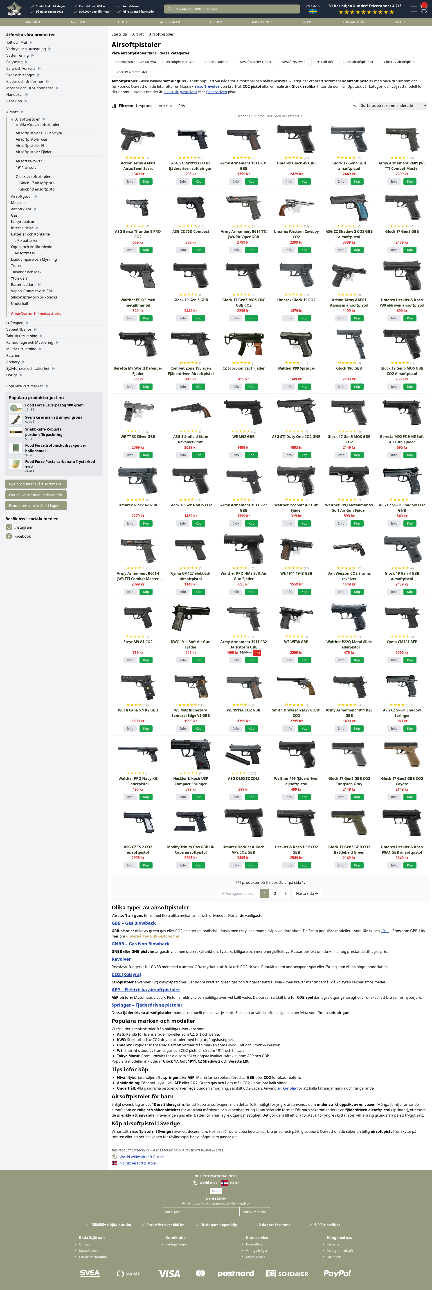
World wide (208, 1182)
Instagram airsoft (340, 1250)
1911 (385, 930)
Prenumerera (254, 1211)
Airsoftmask (25, 253)
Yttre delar (20, 278)
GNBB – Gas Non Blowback (141, 944)
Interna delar (22, 227)
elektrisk (171, 91)
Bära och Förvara (20, 68)
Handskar (14, 94)
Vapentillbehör (19, 329)
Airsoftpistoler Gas (32, 139)
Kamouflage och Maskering (29, 342)
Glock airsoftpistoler (33, 176)
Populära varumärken (25, 386)
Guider (216, 22)
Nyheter (78, 22)
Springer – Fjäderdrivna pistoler (147, 1005)
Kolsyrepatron (23, 221)
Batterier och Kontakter (31, 234)
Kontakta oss (131, 6)
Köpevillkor (254, 1244)
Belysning (14, 61)
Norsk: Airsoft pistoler (138, 1163)
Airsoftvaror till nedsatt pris (36, 313)
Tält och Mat (16, 42)
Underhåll (19, 303)
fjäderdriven (216, 91)
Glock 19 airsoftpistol (37, 189)
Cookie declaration (93, 1257)
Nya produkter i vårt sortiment (35, 484)
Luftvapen (14, 322)
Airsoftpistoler (27, 119)
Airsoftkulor (21, 208)
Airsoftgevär (21, 196)
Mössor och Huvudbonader (29, 87)
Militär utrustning (21, 348)
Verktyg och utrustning (26, 48)
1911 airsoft (26, 167)
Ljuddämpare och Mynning (34, 259)
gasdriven (188, 91)
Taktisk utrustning (21, 335)
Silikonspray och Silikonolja (34, 297)
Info (130, 181)
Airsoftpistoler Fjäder (34, 151)
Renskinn (14, 101)
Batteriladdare (23, 284)
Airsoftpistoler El (30, 145)
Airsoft (12, 112)
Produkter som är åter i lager (34, 505)
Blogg (216, 1191)
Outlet (124, 22)
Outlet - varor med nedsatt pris (35, 494)
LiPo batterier (26, 240)
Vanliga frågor (176, 1244)
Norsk (234, 1182)
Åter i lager (170, 22)
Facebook (22, 536)
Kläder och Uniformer (24, 81)
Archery (13, 361)
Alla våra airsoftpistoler (40, 124)
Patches (13, 355)
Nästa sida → (307, 893)
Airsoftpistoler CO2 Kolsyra (39, 132)
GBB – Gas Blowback (134, 923)
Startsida (32, 22)
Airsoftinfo (262, 22)
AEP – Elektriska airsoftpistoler (146, 990)
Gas (14, 215)
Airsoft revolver (29, 161)
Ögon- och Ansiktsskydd (31, 246)
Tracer (16, 265)
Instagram (23, 527)
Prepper (308, 22)
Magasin (18, 202)
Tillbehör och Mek (26, 271)
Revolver (121, 959)
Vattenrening (17, 55)
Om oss (400, 22)
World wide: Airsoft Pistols (142, 1156)
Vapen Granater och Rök (32, 290)
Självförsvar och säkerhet (28, 368)
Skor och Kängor (20, 74)
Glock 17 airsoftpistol (37, 182)
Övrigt (11, 374)
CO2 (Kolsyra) (126, 974)
